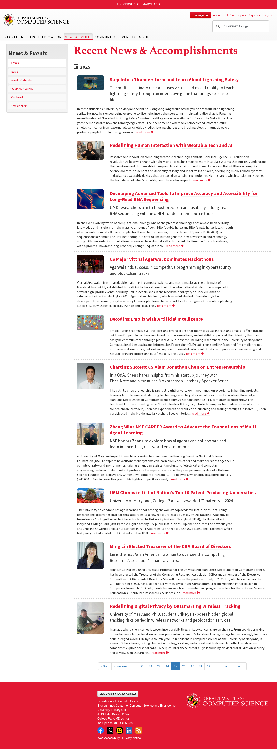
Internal (229, 15)
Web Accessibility (108, 738)
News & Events (78, 37)
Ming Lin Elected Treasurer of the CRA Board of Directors (170, 546)
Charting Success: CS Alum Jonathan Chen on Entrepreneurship (177, 367)
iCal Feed (16, 97)
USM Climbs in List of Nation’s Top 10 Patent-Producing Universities (183, 492)
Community (105, 37)
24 (167, 666)
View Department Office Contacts (118, 693)
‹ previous (120, 666)
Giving (145, 37)
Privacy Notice (131, 738)
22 (150, 666)
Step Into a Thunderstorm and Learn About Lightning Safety (174, 79)
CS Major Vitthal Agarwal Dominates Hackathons (162, 259)
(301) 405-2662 (124, 723)
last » (240, 666)
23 (158, 666)
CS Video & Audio (21, 89)
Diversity (127, 37)
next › (227, 666)
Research (30, 37)
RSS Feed (138, 730)
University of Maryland (138, 4)
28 (200, 666)
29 (208, 666)
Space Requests (249, 15)
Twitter (110, 730)
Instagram (119, 730)
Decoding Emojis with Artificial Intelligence (156, 319)
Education (52, 37)
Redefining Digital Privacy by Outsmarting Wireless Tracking (175, 606)
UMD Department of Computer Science (36, 20)
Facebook (100, 730)
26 (183, 666)
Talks (14, 72)
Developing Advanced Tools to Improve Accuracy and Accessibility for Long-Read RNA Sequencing (184, 196)
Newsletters (19, 106)
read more (143, 132)
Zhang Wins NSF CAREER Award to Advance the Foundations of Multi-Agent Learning (184, 430)
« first (105, 666)
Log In (268, 15)
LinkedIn (129, 730)
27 (192, 666)
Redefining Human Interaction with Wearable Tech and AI (171, 145)
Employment (200, 15)
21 (142, 666)
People (11, 37)
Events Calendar (21, 80)
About (217, 15)
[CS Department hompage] (227, 699)
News (14, 63)
